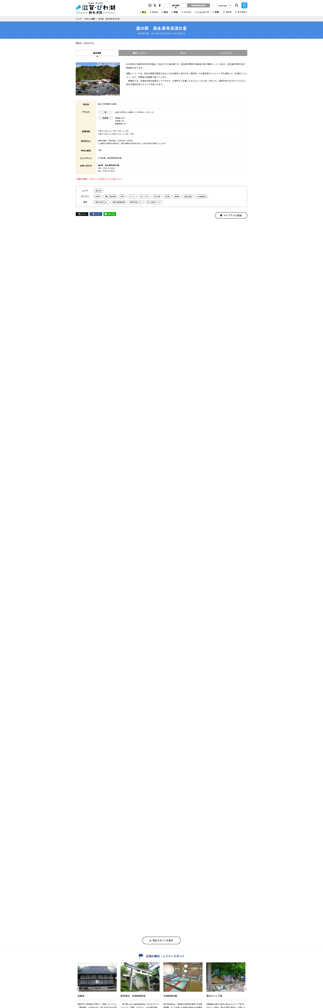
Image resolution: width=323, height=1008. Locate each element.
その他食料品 (201, 196)
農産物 (177, 196)
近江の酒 (157, 196)
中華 (122, 196)
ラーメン (132, 196)
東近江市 (98, 191)
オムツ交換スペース (153, 202)
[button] (77, 989)
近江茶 (167, 196)
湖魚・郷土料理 (110, 196)
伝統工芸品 (188, 196)
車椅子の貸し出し (101, 202)
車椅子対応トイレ (136, 202)
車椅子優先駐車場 (119, 202)
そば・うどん (144, 196)
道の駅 (97, 196)
